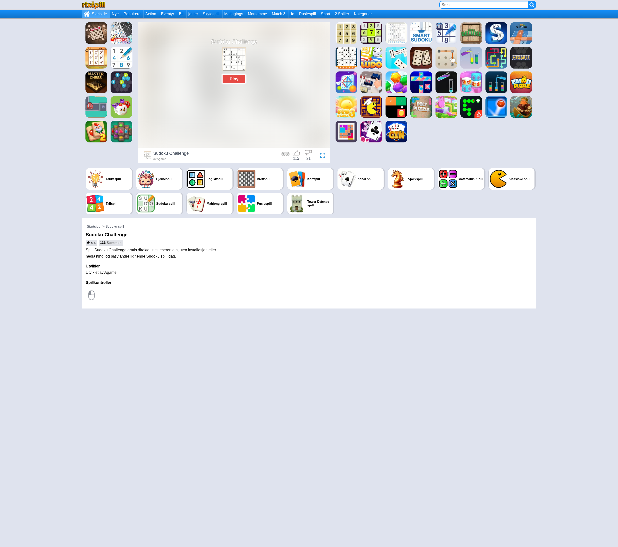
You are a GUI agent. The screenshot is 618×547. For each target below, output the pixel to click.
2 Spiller (342, 14)
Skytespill (211, 14)
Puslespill (307, 14)
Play (234, 79)
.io (292, 14)
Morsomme (257, 14)
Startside (99, 14)
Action (150, 14)
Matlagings (233, 14)
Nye (115, 14)
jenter (193, 14)
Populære (132, 14)
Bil (181, 14)
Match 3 (278, 14)
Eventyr (167, 14)
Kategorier (363, 14)
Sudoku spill (114, 226)
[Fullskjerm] (321, 156)
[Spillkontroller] (285, 156)
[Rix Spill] (93, 5)
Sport (325, 14)
